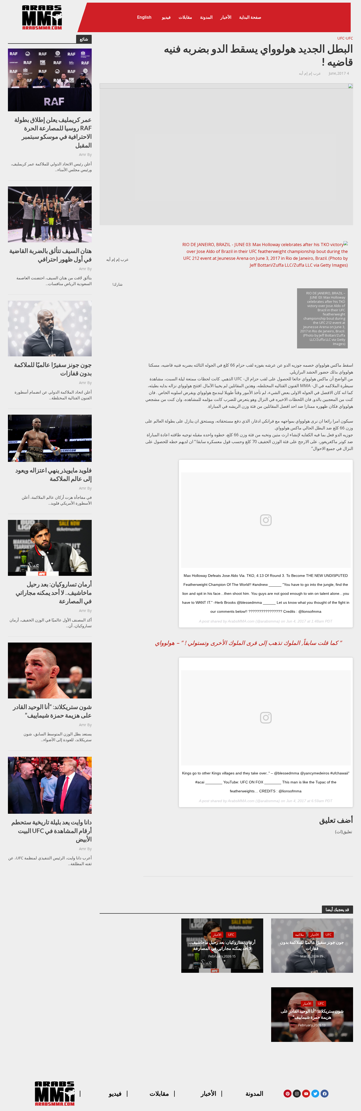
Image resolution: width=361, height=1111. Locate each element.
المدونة (206, 17)
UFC (349, 38)
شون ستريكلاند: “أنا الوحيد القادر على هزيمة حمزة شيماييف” (52, 711)
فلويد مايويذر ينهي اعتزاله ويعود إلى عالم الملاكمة (53, 474)
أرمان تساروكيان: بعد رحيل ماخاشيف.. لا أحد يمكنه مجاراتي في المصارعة (54, 592)
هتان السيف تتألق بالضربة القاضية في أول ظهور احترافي (50, 255)
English (144, 17)
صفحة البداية (250, 17)
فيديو (166, 17)
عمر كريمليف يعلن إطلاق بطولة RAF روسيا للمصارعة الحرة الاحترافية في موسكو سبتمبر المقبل (53, 132)
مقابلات (185, 17)
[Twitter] (315, 1094)
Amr (82, 154)
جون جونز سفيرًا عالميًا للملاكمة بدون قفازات (53, 369)
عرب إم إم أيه (310, 73)
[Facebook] (324, 1094)
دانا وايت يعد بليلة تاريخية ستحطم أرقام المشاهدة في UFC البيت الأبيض (51, 830)
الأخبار (225, 17)
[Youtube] (306, 1094)
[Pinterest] (287, 1094)
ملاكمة (299, 934)
